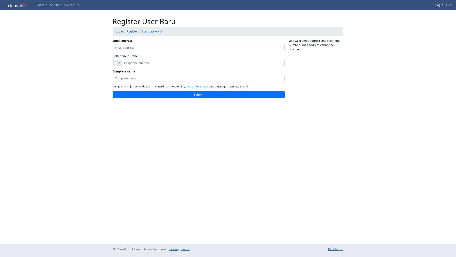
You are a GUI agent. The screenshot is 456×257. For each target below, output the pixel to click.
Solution (55, 5)
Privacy (174, 249)
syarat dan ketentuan (195, 86)
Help (449, 5)
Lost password (152, 31)
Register (132, 31)
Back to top (335, 249)
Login (119, 31)
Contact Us (71, 5)
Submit (198, 95)
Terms (185, 249)
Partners (41, 5)
